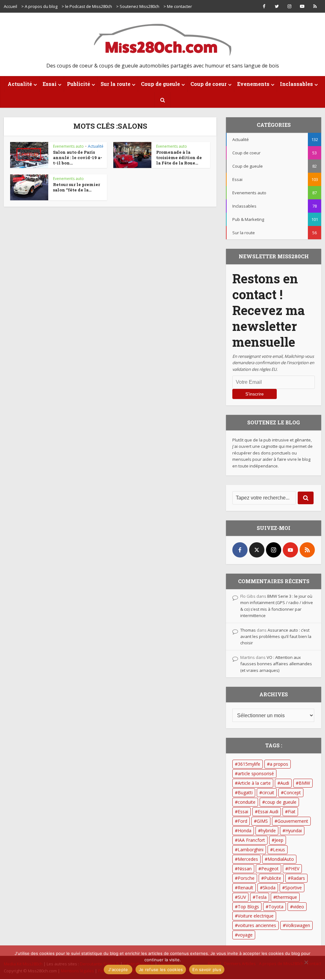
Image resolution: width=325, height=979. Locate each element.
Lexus (279, 850)
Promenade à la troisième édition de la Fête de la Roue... (179, 157)
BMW (304, 783)
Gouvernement (292, 821)
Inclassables (296, 84)
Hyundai (293, 831)
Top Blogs (248, 907)
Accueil (10, 6)
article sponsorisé (256, 773)
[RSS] (307, 549)
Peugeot (270, 869)
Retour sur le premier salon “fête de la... (76, 187)
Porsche (246, 878)
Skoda (269, 888)
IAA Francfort (251, 840)
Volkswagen (298, 925)
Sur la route (115, 84)
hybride (268, 831)
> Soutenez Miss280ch (137, 6)
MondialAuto (281, 859)
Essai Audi (268, 811)
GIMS (262, 821)
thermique (286, 897)
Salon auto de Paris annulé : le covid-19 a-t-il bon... (77, 157)
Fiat (291, 811)
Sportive (293, 888)
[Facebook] (240, 549)
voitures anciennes (257, 925)
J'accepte (118, 969)
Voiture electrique (256, 916)
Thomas (248, 630)
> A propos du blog (39, 6)
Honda (244, 831)
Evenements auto (68, 146)
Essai (49, 84)
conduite (246, 802)
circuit (268, 792)
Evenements (253, 84)
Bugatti (245, 792)
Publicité (78, 84)
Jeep (279, 840)
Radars (298, 878)
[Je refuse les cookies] (306, 962)
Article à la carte (254, 783)
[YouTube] (290, 549)
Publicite (272, 878)
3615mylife (249, 764)
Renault (245, 888)
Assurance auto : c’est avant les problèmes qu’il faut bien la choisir (275, 636)
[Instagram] (273, 549)
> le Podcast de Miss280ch (87, 6)
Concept (292, 792)
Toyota (276, 907)
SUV (242, 897)
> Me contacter (177, 6)
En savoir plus (206, 969)
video (298, 907)
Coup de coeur (208, 84)
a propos (279, 764)
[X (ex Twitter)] (256, 549)
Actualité (20, 84)
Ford (242, 821)
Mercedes (248, 859)
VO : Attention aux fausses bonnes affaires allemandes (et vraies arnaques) (276, 663)
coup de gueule (280, 802)
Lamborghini (250, 850)
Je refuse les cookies (161, 969)
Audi (284, 783)
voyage (245, 935)
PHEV (293, 869)
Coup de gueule (160, 84)
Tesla (261, 897)
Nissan (245, 869)
